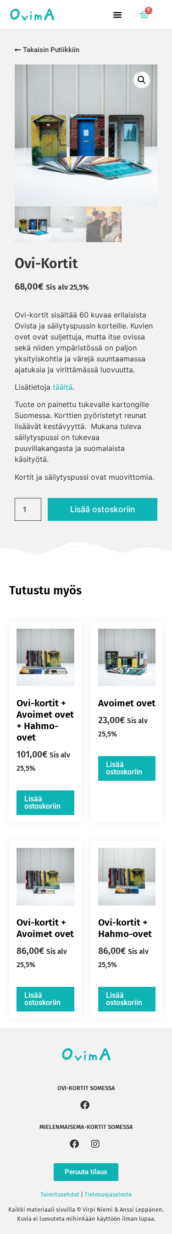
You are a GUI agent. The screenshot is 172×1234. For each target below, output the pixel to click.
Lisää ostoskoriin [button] (42, 802)
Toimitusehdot (59, 1194)
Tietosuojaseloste (108, 1194)
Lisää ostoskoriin (102, 509)
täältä (62, 387)
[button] (117, 14)
